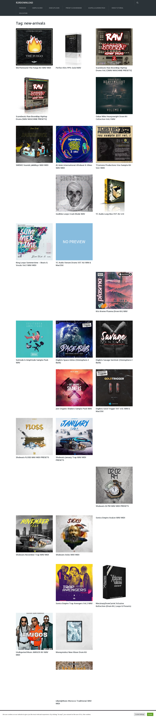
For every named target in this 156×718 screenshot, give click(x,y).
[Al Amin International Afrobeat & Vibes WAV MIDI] (74, 144)
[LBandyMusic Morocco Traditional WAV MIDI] (74, 680)
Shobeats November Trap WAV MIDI (32, 555)
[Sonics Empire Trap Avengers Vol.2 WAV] (74, 582)
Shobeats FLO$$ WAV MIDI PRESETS (32, 457)
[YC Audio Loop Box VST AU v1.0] (114, 193)
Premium (22, 8)
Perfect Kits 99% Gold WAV (68, 68)
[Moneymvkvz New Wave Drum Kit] (74, 631)
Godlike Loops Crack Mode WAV (70, 214)
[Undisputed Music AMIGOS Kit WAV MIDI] (34, 631)
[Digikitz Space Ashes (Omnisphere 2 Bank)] (74, 339)
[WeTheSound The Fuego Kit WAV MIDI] (34, 46)
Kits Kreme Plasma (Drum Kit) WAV (112, 311)
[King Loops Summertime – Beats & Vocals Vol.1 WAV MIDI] (34, 241)
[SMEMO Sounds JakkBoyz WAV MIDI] (34, 144)
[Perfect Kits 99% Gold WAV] (74, 46)
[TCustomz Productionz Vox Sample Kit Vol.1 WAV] (114, 144)
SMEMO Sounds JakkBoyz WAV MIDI (32, 165)
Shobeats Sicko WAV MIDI (67, 555)
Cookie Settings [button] (139, 714)
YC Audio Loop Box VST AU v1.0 (110, 214)
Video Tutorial (117, 8)
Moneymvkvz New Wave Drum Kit (71, 652)
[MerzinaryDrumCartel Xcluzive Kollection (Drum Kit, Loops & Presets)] (114, 582)
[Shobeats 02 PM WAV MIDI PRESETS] (114, 485)
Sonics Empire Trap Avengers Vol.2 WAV (74, 603)
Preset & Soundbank (74, 8)
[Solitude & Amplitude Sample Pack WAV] (34, 339)
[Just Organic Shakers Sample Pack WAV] (74, 387)
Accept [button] (150, 714)
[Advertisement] (74, 97)
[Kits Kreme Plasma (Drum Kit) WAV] (114, 290)
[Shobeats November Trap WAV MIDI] (34, 533)
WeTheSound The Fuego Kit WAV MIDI (33, 68)
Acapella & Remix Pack (96, 8)
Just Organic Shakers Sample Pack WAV (74, 408)
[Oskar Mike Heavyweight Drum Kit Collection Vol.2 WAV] (114, 95)
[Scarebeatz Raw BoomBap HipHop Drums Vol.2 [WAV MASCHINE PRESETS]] (114, 46)
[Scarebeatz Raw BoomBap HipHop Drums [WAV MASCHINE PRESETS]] (34, 95)
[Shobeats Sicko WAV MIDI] (74, 533)
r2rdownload (24, 2)
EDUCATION (23, 13)
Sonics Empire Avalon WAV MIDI (110, 517)
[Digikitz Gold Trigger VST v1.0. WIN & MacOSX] (114, 387)
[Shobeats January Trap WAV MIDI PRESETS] (74, 436)
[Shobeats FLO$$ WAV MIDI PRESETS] (34, 436)
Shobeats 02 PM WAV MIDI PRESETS (112, 506)
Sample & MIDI (37, 8)
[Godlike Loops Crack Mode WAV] (74, 193)
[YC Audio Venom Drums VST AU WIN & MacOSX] (74, 241)
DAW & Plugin (54, 8)
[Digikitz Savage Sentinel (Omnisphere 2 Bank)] (114, 339)
